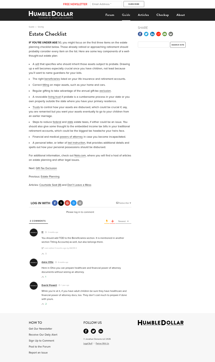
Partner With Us (102, 343)
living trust (54, 96)
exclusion (105, 91)
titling (45, 85)
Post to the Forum (40, 346)
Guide (126, 14)
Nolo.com (80, 155)
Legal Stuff (87, 343)
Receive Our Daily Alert (43, 334)
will (37, 64)
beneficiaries (52, 79)
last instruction (76, 142)
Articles (143, 14)
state (70, 122)
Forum (109, 14)
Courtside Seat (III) (50, 185)
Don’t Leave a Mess (79, 185)
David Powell (49, 285)
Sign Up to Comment (41, 340)
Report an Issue (38, 352)
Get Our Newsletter (40, 328)
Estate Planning (50, 176)
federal (57, 122)
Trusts (36, 107)
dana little (48, 262)
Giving (41, 27)
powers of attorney (71, 136)
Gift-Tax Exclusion (46, 168)
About (180, 14)
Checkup (162, 14)
